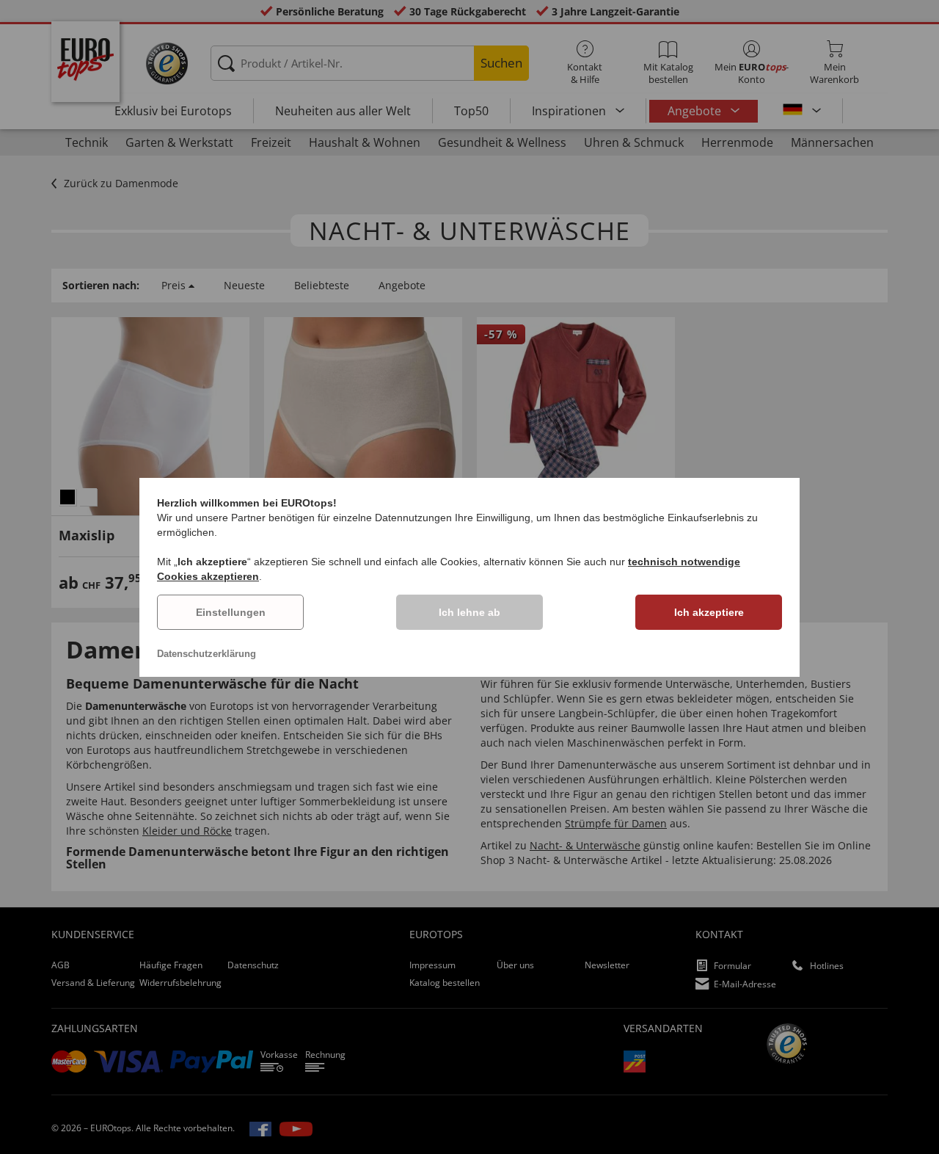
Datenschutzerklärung (206, 653)
